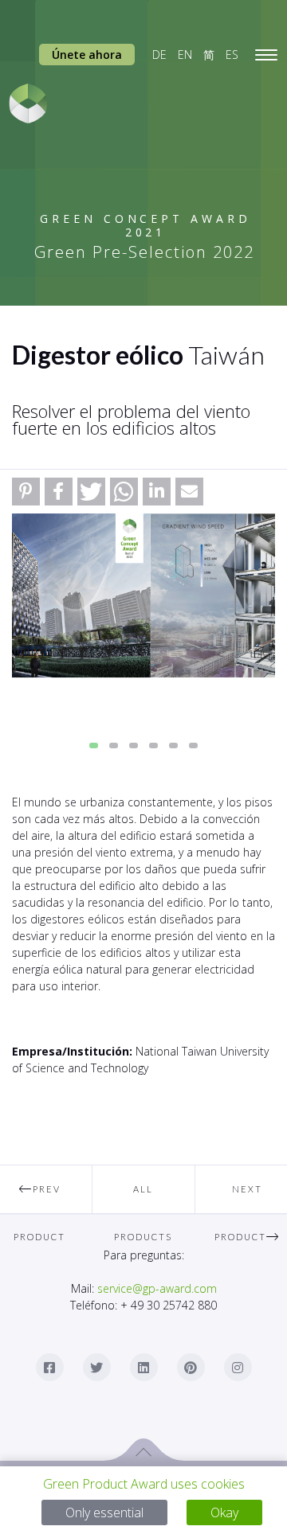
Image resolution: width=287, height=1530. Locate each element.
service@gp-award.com (157, 1288)
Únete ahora (87, 54)
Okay (224, 1512)
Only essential (104, 1512)
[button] (26, 491)
